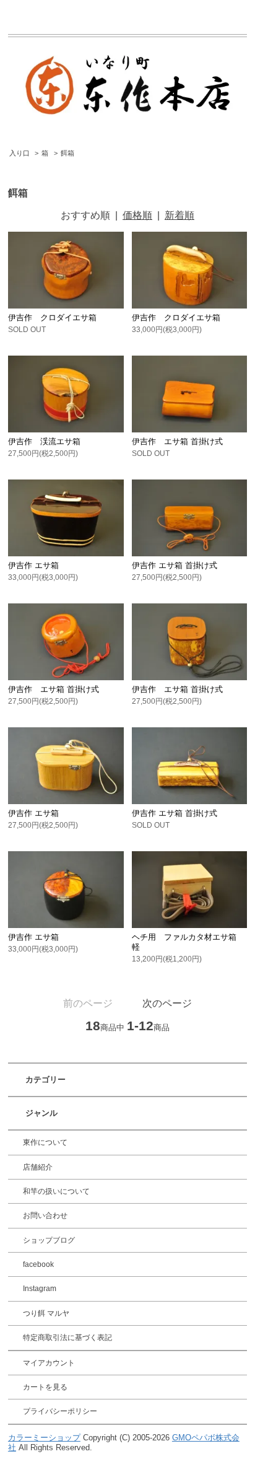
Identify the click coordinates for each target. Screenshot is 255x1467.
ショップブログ (49, 1240)
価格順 (137, 215)
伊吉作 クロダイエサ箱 (52, 317)
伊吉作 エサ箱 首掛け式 (177, 441)
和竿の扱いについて (56, 1191)
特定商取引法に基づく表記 (67, 1337)
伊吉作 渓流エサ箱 (44, 441)
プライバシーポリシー (60, 1411)
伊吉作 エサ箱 (33, 565)
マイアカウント (49, 1363)
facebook (38, 1264)
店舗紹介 (38, 1167)
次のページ (167, 1003)
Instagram (39, 1288)
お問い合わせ (45, 1215)
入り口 (19, 153)
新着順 (179, 215)
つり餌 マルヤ (46, 1313)
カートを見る (45, 1387)
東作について (45, 1142)
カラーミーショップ (44, 1437)
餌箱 (67, 153)
